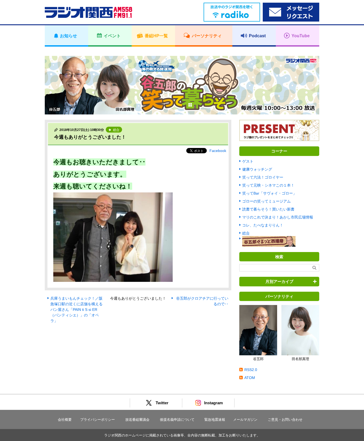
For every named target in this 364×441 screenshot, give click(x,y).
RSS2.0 (250, 370)
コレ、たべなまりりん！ (262, 225)
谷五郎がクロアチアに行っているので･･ (202, 301)
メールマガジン (245, 420)
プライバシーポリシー (97, 420)
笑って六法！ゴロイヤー (262, 177)
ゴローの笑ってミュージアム (266, 201)
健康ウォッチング (257, 169)
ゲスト (247, 161)
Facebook (217, 151)
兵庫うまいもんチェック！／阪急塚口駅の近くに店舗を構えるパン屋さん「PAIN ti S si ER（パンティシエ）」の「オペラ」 (76, 309)
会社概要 (65, 420)
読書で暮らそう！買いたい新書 (268, 209)
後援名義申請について (177, 420)
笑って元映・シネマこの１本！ (268, 185)
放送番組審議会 (137, 420)
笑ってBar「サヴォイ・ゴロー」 (269, 193)
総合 (246, 233)
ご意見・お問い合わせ (285, 420)
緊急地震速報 (214, 420)
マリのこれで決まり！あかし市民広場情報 (277, 217)
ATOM (249, 378)
